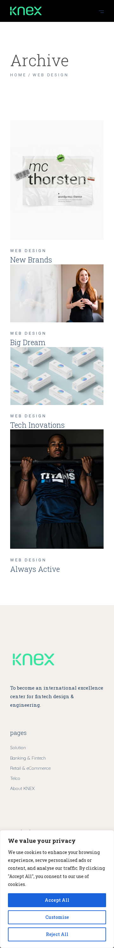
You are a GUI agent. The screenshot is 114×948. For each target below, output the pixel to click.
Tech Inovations (37, 425)
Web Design (28, 250)
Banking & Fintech (28, 758)
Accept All (57, 900)
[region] (57, 889)
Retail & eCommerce (30, 768)
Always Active (35, 569)
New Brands (31, 259)
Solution (18, 747)
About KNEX (22, 788)
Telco (15, 778)
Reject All (57, 934)
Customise (57, 917)
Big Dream (28, 342)
